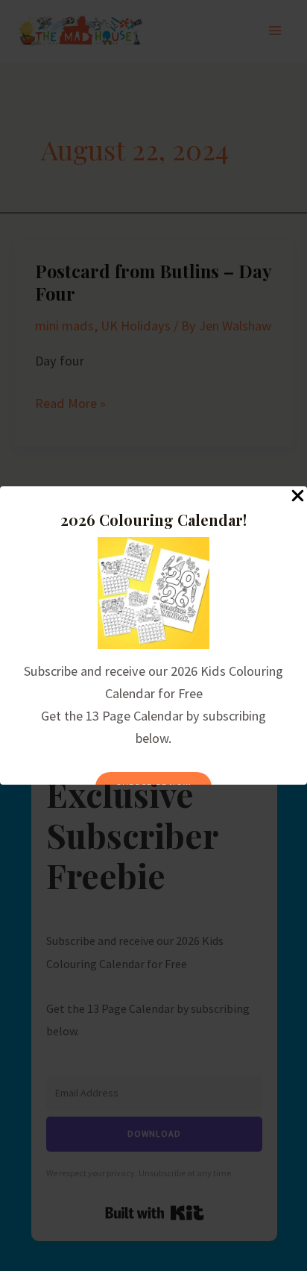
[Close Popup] (297, 496)
